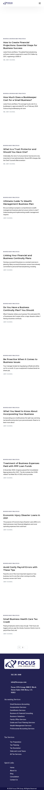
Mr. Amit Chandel (9, 59)
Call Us (13, 672)
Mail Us (13, 679)
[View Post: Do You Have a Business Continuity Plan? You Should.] (22, 289)
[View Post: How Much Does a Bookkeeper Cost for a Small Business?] (22, 79)
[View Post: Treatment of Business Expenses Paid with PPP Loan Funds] (22, 445)
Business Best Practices (18, 38)
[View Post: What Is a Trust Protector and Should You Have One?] (22, 131)
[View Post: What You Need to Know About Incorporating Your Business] (22, 393)
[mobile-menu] (39, 3)
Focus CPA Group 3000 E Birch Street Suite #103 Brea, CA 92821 (23, 690)
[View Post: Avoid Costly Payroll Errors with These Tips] (22, 549)
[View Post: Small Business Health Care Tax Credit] (22, 601)
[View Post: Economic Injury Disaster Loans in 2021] (22, 497)
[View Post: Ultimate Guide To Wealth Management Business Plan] (22, 183)
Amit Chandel (8, 218)
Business (6, 38)
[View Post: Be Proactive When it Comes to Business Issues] (22, 341)
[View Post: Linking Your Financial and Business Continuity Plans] (22, 237)
